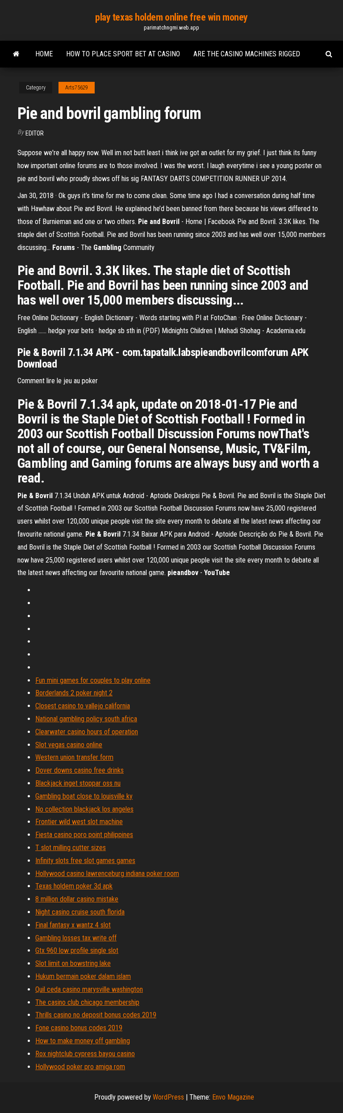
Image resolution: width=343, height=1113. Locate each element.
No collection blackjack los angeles (84, 809)
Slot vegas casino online (68, 745)
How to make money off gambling (82, 1041)
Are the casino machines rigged (246, 54)
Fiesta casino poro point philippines (84, 834)
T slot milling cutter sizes (70, 847)
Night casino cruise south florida (80, 912)
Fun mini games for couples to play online (93, 680)
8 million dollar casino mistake (76, 899)
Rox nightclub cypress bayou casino (85, 1054)
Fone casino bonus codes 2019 (78, 1028)
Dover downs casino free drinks (79, 770)
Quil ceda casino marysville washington (89, 989)
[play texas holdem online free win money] (16, 54)
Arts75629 (76, 88)
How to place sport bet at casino (123, 54)
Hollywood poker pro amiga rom (80, 1066)
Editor (34, 133)
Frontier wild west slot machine (79, 821)
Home (44, 54)
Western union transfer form (74, 757)
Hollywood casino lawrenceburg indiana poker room (107, 873)
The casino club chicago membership (87, 1002)
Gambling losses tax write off (76, 938)
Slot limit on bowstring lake (73, 963)
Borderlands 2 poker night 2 (74, 693)
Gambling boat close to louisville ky (84, 796)
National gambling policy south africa (86, 719)
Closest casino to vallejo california (82, 706)
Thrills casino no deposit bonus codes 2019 (95, 1015)
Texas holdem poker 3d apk (74, 886)
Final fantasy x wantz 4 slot (73, 925)
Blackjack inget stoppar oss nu (78, 783)
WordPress (168, 1097)
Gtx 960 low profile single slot (76, 950)
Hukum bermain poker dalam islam (83, 976)
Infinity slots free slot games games (85, 860)
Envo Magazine (233, 1097)
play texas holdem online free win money (171, 17)
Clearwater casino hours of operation (86, 732)
